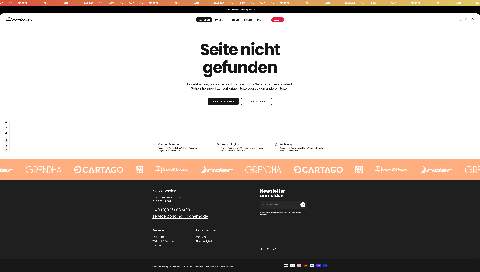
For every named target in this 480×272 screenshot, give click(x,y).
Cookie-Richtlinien (226, 267)
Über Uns (201, 236)
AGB (183, 267)
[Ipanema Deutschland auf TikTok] (274, 248)
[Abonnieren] (303, 204)
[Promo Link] (240, 3)
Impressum (214, 267)
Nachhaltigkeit (204, 241)
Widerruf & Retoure (163, 241)
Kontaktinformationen (201, 267)
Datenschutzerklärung (160, 267)
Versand (189, 267)
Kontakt (156, 245)
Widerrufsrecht (175, 267)
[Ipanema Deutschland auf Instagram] (268, 248)
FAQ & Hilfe (158, 236)
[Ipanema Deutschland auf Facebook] (261, 248)
